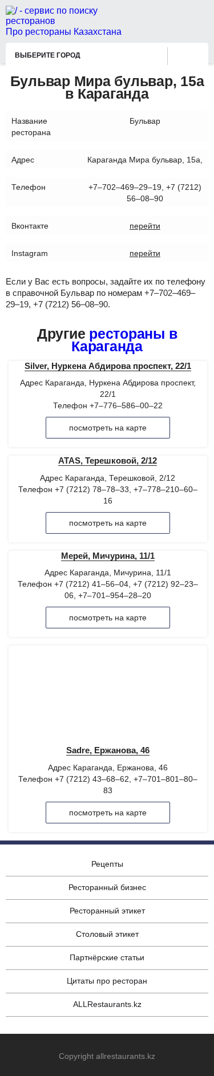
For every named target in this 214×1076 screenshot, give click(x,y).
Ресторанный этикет (107, 910)
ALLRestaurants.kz (107, 1004)
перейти (145, 225)
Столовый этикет (107, 934)
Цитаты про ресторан (107, 980)
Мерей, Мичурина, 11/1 (108, 556)
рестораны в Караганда (124, 340)
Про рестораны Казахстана (64, 31)
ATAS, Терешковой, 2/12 (107, 460)
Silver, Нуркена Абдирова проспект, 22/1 (108, 366)
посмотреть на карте (108, 427)
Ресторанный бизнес (107, 887)
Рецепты (107, 863)
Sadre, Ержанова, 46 (108, 750)
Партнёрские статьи (107, 957)
